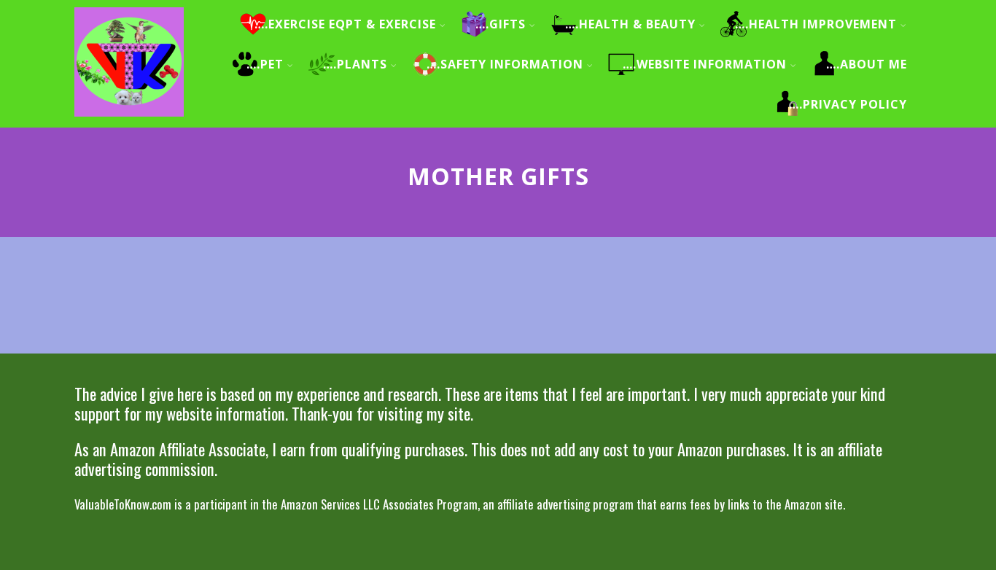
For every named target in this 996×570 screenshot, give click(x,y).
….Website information (705, 64)
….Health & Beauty (630, 24)
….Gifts (500, 24)
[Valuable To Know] (129, 119)
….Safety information (505, 64)
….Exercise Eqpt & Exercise (345, 24)
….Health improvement (816, 24)
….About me (866, 64)
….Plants (355, 64)
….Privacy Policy (848, 104)
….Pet (265, 64)
